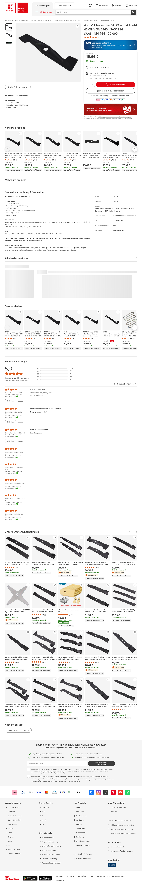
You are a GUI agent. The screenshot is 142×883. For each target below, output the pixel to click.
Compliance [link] (70, 876)
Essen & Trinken (14, 849)
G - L (43, 816)
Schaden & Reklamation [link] (51, 854)
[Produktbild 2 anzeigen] (8, 34)
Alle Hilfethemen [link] (48, 838)
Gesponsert (132, 531)
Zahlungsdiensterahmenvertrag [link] (122, 825)
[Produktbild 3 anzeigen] (8, 42)
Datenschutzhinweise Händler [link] (122, 829)
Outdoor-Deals (13, 807)
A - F (43, 812)
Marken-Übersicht (14, 854)
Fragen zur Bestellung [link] (50, 842)
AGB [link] (91, 876)
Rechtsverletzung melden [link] (51, 863)
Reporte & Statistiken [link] (118, 807)
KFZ (9, 845)
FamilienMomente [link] (83, 841)
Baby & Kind (12, 824)
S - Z (43, 824)
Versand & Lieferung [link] (49, 859)
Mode (10, 833)
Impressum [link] (59, 876)
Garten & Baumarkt (15, 816)
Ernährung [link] (80, 837)
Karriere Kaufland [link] (117, 847)
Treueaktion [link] (80, 828)
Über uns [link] (114, 812)
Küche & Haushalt (14, 820)
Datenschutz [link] (82, 876)
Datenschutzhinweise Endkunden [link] (123, 833)
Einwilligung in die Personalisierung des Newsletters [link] (61, 778)
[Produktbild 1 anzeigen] (8, 26)
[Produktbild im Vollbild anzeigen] (48, 52)
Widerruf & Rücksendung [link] (51, 846)
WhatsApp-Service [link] (83, 845)
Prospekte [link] (80, 812)
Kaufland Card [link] (81, 816)
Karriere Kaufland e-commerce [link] (122, 851)
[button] (54, 368)
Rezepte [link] (79, 824)
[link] (64, 5)
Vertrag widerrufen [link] (49, 850)
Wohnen (11, 828)
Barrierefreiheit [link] (60, 881)
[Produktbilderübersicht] (9, 52)
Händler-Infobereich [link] (83, 859)
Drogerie (11, 837)
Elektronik (11, 812)
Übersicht (45, 807)
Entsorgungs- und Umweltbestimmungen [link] (110, 876)
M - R (44, 820)
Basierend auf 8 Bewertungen (17, 378)
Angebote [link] (79, 807)
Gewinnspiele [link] (81, 833)
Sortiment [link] (80, 820)
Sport (10, 841)
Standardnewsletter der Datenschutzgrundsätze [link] (51, 771)
